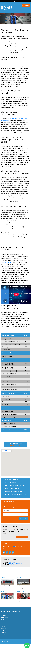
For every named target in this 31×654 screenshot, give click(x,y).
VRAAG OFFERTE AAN (22, 537)
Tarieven (3, 591)
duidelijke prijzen (6, 262)
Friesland (3, 636)
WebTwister (14, 643)
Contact (19, 577)
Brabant (3, 621)
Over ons (3, 577)
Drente (2, 630)
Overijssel (3, 632)
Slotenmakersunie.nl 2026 (7, 640)
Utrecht (2, 619)
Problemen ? (20, 591)
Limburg (3, 624)
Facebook (12, 546)
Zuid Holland (4, 615)
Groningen (3, 634)
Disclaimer (26, 640)
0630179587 (12, 562)
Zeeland (3, 623)
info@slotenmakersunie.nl (14, 563)
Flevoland (3, 626)
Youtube (6, 548)
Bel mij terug (23, 518)
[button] (23, 5)
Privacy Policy (5, 641)
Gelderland (3, 628)
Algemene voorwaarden (18, 640)
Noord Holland (4, 617)
